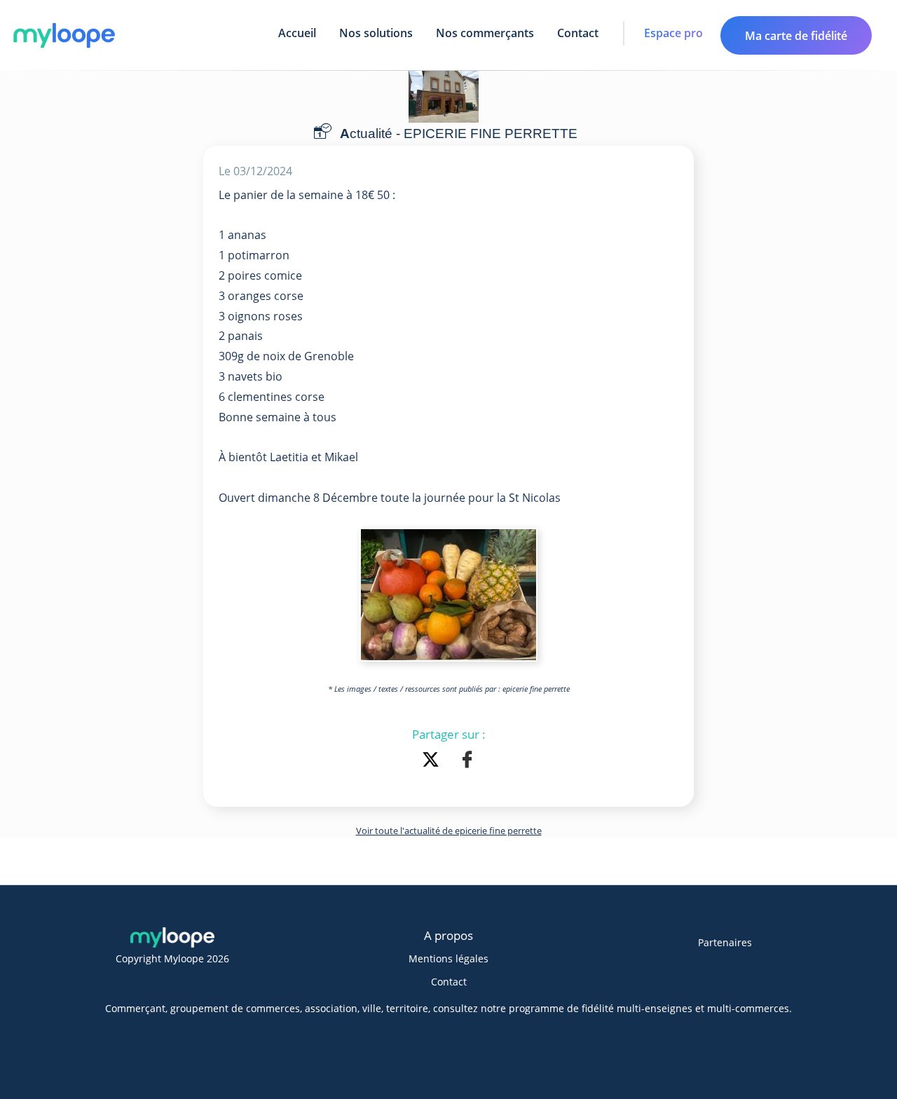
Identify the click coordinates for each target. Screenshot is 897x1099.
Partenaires (725, 942)
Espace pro (673, 33)
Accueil (297, 33)
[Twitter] (433, 761)
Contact (577, 33)
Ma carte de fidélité (796, 35)
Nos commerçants (485, 33)
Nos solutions (376, 33)
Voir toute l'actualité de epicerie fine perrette (449, 830)
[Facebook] (467, 761)
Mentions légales (448, 958)
